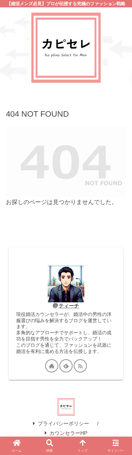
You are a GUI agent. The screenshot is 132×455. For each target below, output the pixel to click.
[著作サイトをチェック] (51, 365)
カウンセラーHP (68, 433)
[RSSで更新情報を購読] (80, 365)
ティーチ (69, 306)
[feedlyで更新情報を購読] (66, 365)
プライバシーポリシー (63, 423)
